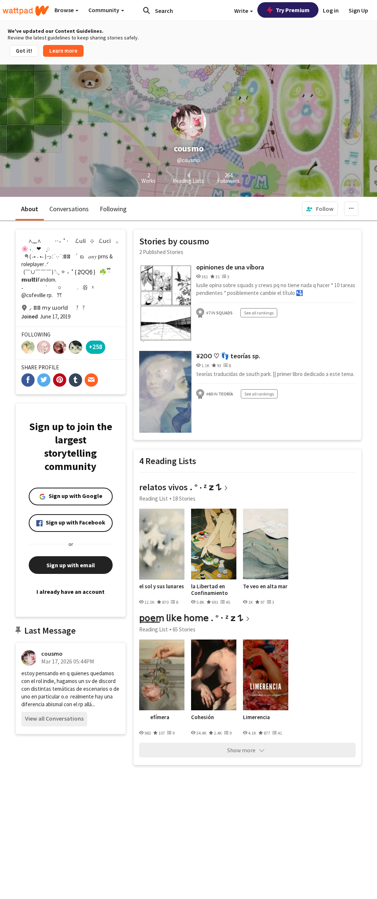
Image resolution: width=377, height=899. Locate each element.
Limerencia (256, 717)
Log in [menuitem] (331, 10)
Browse (64, 10)
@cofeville (33, 295)
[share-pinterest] (59, 380)
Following (113, 209)
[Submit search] (147, 10)
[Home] (26, 11)
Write (241, 10)
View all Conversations (54, 718)
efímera (159, 717)
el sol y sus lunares (161, 586)
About (29, 209)
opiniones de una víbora (230, 267)
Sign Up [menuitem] (358, 10)
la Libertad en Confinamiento (209, 589)
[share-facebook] (28, 380)
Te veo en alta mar (265, 586)
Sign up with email (70, 565)
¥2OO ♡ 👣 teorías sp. (228, 356)
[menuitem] (320, 208)
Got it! (24, 50)
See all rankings (259, 313)
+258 (95, 346)
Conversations (69, 209)
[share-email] (91, 380)
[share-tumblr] (75, 380)
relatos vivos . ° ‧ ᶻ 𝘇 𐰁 (180, 487)
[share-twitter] (43, 380)
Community (104, 10)
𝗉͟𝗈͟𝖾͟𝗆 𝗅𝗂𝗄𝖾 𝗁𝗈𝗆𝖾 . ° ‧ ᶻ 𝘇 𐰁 (191, 618)
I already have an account (70, 591)
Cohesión (202, 717)
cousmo (52, 653)
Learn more (63, 50)
